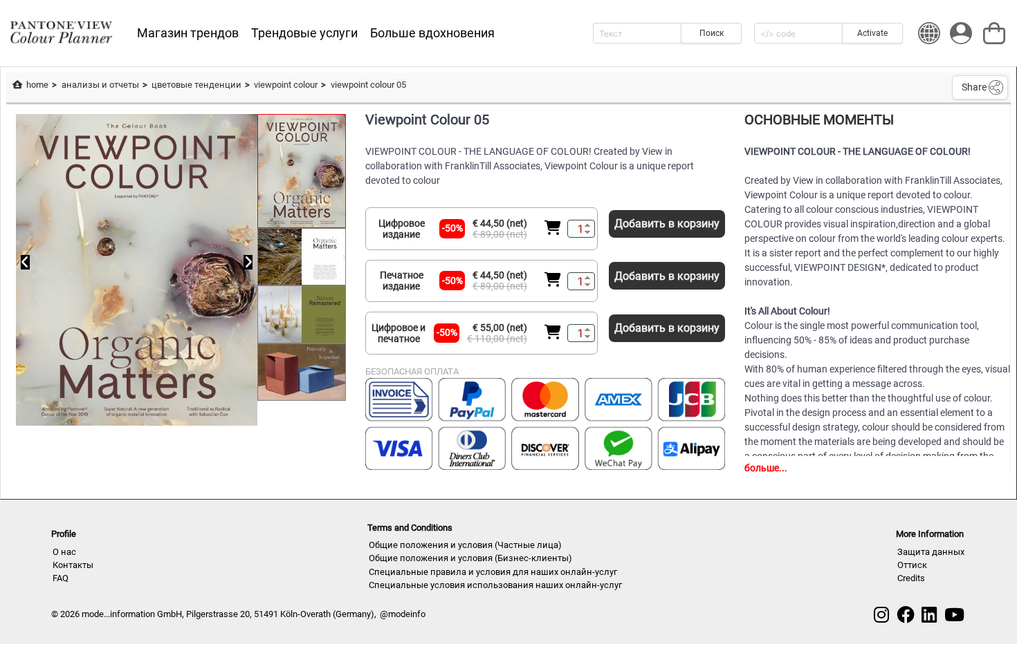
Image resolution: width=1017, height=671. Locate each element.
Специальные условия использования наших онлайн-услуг (495, 585)
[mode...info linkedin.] (929, 615)
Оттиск (912, 565)
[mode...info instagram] (881, 615)
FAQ (60, 578)
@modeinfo (402, 614)
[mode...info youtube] (954, 615)
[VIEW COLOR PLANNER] (61, 33)
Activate (872, 33)
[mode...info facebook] (905, 615)
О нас (64, 552)
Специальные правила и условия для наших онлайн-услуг (493, 572)
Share (974, 87)
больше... (765, 467)
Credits (911, 578)
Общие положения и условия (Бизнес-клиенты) (470, 558)
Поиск (711, 33)
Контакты (73, 565)
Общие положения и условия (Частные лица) (465, 545)
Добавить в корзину (667, 223)
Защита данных (930, 552)
